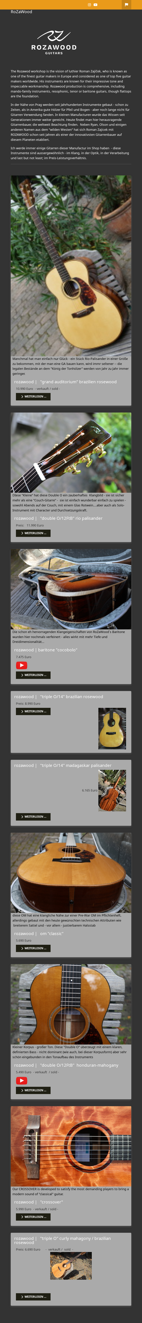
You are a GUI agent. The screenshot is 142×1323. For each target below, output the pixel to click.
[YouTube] (96, 5)
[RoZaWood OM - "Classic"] (71, 872)
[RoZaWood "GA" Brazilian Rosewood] (71, 265)
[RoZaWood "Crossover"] (71, 1146)
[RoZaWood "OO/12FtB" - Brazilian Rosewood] (71, 452)
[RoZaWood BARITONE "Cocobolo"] (71, 589)
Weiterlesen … (35, 396)
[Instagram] (90, 5)
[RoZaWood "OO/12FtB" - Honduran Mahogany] (71, 1004)
